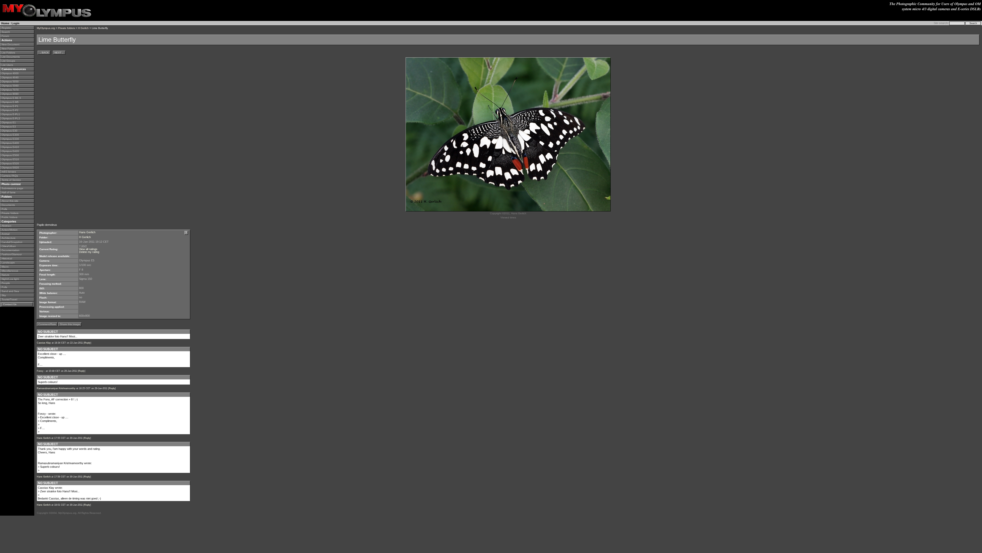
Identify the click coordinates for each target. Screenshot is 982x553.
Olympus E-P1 (10, 106)
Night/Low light (10, 279)
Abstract (6, 225)
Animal (5, 233)
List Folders (8, 52)
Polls (4, 209)
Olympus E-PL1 (11, 114)
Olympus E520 (10, 163)
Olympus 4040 (10, 77)
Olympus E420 (10, 151)
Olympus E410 (10, 147)
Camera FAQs (10, 175)
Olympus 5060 (10, 85)
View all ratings (88, 249)
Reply (87, 343)
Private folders (10, 213)
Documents (8, 205)
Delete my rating (89, 251)
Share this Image (70, 324)
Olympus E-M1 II (11, 98)
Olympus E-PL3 (11, 118)
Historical (7, 258)
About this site (10, 200)
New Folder (8, 48)
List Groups (8, 60)
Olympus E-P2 (10, 110)
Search (6, 31)
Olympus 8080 (10, 93)
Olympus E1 (9, 122)
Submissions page (12, 188)
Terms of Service (11, 179)
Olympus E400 (10, 143)
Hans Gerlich (87, 232)
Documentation (10, 250)
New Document (10, 44)
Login (15, 23)
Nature (5, 274)
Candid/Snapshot (12, 242)
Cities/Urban (9, 246)
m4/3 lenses (9, 171)
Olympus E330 (10, 138)
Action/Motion (10, 229)
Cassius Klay (44, 343)
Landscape (8, 262)
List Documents (11, 56)
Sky (4, 295)
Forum (5, 36)
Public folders (9, 217)
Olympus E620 (10, 167)
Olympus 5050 (10, 81)
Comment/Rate (47, 324)
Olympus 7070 (10, 89)
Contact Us (10, 304)
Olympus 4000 (10, 73)
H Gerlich (83, 28)
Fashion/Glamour (12, 254)
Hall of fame (9, 192)
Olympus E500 (10, 155)
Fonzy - (41, 371)
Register (6, 27)
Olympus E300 (10, 134)
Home (5, 23)
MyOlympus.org (46, 28)
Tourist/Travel (9, 299)
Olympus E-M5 (10, 102)
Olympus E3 (9, 126)
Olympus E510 (10, 159)
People (6, 283)
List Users (7, 64)
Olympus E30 (9, 130)
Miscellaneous (10, 270)
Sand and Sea (10, 291)
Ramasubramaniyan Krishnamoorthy (56, 388)
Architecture (9, 238)
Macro (5, 266)
